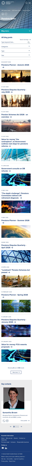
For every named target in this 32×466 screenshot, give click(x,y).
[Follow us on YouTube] (2, 448)
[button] (26, 3)
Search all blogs (24, 39)
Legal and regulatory (19, 459)
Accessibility (10, 459)
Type (2, 51)
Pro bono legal (5, 442)
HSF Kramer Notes (16, 10)
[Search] (25, 7)
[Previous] (11, 427)
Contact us (22, 438)
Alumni (16, 438)
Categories (4, 47)
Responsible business (23, 442)
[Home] (7, 2)
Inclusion (13, 442)
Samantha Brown (10, 412)
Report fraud (12, 461)
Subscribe (4, 440)
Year (2, 55)
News (2, 438)
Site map (3, 459)
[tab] (14, 426)
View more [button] (15, 372)
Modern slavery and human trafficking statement (13, 456)
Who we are (9, 438)
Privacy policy (4, 461)
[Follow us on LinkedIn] (6, 448)
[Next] (21, 427)
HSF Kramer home (5, 10)
